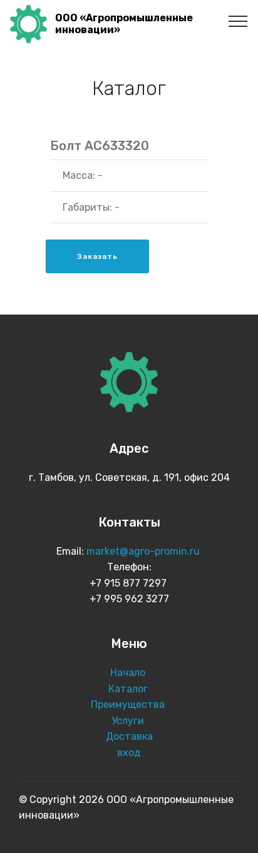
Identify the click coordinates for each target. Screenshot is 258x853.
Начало (127, 673)
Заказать (97, 256)
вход (129, 753)
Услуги (129, 721)
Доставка (129, 736)
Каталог (129, 689)
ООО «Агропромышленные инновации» (124, 24)
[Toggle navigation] (238, 20)
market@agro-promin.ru (144, 551)
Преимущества (129, 704)
